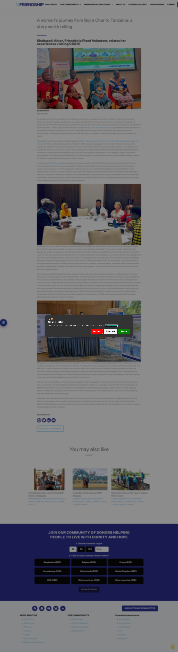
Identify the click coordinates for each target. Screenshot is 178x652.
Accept (124, 331)
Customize (110, 331)
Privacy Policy (111, 325)
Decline (97, 331)
